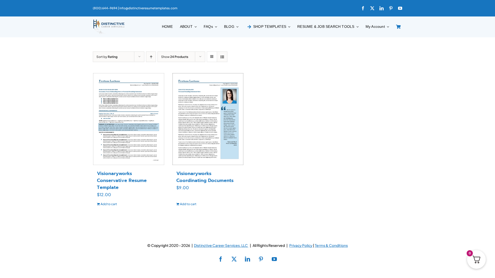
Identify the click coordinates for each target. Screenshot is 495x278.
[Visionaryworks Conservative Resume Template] (128, 119)
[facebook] (363, 8)
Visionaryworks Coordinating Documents (205, 177)
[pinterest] (391, 8)
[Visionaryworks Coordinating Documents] (208, 119)
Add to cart (109, 204)
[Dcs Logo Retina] (109, 21)
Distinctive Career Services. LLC (221, 245)
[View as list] (222, 57)
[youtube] (400, 8)
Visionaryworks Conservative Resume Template (122, 180)
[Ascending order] (151, 56)
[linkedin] (382, 8)
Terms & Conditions (331, 245)
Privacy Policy (300, 245)
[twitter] (372, 8)
